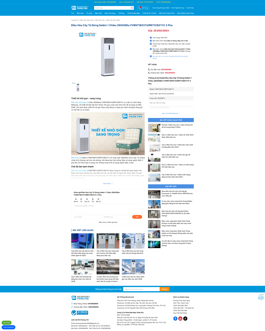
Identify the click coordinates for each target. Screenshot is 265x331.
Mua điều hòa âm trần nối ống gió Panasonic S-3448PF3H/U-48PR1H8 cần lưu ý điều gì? (177, 193)
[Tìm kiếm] (132, 8)
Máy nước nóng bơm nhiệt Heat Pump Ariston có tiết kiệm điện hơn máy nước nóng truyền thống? (176, 223)
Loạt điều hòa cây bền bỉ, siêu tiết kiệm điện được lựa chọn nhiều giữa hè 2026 (82, 253)
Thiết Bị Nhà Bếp (133, 13)
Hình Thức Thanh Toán (181, 303)
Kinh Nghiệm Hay (177, 8)
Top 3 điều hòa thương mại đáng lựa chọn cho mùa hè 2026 (81, 279)
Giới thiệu (190, 8)
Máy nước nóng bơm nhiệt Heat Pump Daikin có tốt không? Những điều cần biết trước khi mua (177, 233)
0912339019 (148, 2)
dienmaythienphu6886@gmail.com (87, 323)
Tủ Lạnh (89, 13)
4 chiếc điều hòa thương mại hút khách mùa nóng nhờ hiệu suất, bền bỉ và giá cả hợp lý (108, 279)
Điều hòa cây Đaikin (79, 102)
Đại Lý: (121, 2)
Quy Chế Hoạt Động (180, 313)
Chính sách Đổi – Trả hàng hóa (183, 308)
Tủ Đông (121, 13)
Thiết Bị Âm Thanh (149, 13)
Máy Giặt (98, 13)
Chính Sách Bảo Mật (180, 310)
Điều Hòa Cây (100, 20)
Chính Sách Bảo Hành (180, 305)
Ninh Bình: (140, 2)
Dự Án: (158, 2)
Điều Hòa (80, 13)
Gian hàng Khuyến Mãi (160, 8)
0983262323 (129, 2)
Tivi (72, 13)
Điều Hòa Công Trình (87, 20)
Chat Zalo (6, 323)
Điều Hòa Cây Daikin (113, 20)
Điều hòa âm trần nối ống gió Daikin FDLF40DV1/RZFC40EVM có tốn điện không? (176, 213)
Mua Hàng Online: (100, 2)
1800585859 (170, 73)
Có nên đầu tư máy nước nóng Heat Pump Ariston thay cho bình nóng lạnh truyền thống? (177, 243)
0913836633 (105, 326)
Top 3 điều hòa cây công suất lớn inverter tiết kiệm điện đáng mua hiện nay (108, 253)
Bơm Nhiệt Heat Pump (185, 13)
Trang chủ (74, 20)
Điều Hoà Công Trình (167, 13)
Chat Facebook (8, 327)
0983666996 (166, 2)
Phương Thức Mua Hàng (181, 300)
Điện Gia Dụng (110, 13)
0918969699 (111, 2)
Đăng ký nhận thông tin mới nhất (109, 289)
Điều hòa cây (76, 158)
